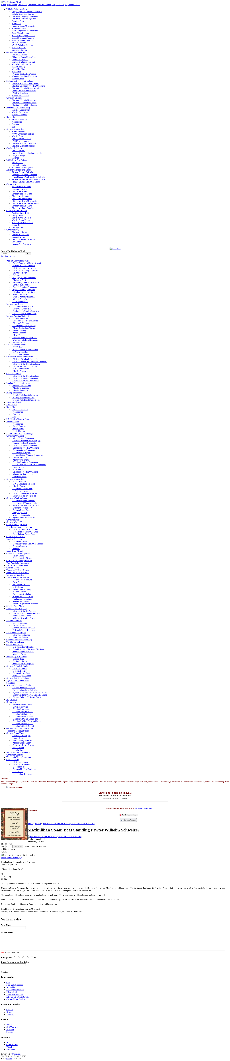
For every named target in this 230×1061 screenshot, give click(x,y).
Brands (9, 1025)
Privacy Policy (12, 992)
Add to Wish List (39, 846)
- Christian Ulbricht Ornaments (25, 378)
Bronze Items (17, 162)
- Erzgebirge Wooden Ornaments (25, 448)
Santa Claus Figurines (21, 33)
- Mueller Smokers (19, 486)
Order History (12, 1044)
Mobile (9, 1059)
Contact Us (22, 4)
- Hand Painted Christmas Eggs (25, 532)
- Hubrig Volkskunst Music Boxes (26, 400)
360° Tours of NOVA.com (143, 808)
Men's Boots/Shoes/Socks (22, 64)
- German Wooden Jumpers (23, 500)
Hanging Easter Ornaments (23, 26)
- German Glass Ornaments (23, 450)
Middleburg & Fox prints (22, 167)
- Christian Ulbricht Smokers (24, 496)
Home (3, 4)
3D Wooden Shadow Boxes (18, 419)
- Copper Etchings (19, 623)
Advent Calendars (19, 119)
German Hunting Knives (16, 524)
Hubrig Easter (17, 227)
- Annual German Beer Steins (24, 313)
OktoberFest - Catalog (15, 999)
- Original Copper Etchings (23, 630)
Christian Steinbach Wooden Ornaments (28, 86)
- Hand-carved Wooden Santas (24, 503)
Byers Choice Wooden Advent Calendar (29, 177)
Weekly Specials (19, 47)
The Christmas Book (15, 642)
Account (10, 1042)
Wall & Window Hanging (22, 45)
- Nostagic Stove (19, 592)
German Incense (18, 150)
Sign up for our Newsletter (17, 680)
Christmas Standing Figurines (24, 19)
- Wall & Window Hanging (23, 297)
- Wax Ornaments (19, 476)
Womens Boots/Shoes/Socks (24, 74)
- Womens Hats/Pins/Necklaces (25, 340)
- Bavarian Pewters (20, 707)
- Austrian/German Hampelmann (25, 505)
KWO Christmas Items (16, 345)
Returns (9, 1012)
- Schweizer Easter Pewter (23, 745)
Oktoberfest (11, 184)
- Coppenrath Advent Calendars (25, 690)
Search (38, 823)
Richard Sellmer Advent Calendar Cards (29, 179)
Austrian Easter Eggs (20, 213)
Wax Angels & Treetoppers (17, 563)
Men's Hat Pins (18, 69)
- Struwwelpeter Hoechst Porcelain (26, 613)
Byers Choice (12, 117)
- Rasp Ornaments (19, 467)
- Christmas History (20, 762)
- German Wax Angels (21, 452)
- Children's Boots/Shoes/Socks (25, 321)
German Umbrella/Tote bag (23, 62)
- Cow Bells (17, 582)
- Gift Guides (17, 771)
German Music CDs (14, 522)
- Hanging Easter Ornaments (24, 277)
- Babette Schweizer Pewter (23, 265)
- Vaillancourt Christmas (22, 599)
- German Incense (19, 541)
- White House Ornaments (23, 438)
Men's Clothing (18, 67)
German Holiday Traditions (23, 239)
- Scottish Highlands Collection (25, 604)
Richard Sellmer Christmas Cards (26, 182)
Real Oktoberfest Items (21, 186)
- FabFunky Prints (19, 661)
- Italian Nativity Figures (22, 558)
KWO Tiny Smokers (20, 141)
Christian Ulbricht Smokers (23, 146)
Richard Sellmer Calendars (23, 172)
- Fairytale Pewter (19, 273)
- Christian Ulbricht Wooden (24, 611)
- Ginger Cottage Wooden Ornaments (27, 455)
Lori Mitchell (11, 405)
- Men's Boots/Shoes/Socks (23, 328)
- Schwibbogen (18, 469)
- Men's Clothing (19, 330)
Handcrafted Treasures (21, 244)
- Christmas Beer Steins (21, 309)
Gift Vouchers (12, 1027)
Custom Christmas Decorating (19, 640)
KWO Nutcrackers (20, 93)
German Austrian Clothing (17, 52)
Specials (9, 1032)
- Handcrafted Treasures (22, 774)
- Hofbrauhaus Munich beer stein (25, 311)
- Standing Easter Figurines (23, 292)
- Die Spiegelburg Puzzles (23, 647)
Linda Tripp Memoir (15, 551)
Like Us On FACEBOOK (17, 997)
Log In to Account (9, 256)
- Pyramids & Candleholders (24, 517)
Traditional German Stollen (17, 731)
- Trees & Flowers (19, 294)
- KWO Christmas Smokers (23, 484)
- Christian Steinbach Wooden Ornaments (29, 361)
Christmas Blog (12, 230)
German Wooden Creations (17, 498)
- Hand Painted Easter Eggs (23, 534)
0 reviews (16, 855)
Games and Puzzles (14, 644)
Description (6, 857)
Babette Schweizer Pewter (23, 14)
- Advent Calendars (20, 409)
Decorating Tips (18, 237)
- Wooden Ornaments (21, 515)
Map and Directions (14, 985)
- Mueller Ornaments (20, 388)
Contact (9, 1010)
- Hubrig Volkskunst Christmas (25, 395)
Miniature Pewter (19, 28)
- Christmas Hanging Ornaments (25, 268)
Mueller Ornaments (20, 112)
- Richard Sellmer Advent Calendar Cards (29, 695)
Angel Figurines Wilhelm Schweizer (27, 11)
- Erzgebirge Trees (19, 512)
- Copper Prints (18, 625)
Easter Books (17, 225)
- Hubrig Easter (18, 750)
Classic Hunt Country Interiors (19, 560)
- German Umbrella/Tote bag (24, 325)
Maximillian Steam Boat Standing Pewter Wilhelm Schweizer (69, 823)
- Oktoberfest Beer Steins (22, 306)
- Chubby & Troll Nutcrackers (24, 366)
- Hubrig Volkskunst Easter (23, 397)
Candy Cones (17, 215)
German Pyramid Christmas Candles (27, 153)
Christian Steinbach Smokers (24, 143)
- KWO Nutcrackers (20, 354)
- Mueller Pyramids (20, 390)
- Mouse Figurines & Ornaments (25, 282)
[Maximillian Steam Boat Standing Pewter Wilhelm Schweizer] (54, 836)
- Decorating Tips (19, 767)
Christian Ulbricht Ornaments (24, 103)
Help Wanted (11, 699)
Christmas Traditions (20, 234)
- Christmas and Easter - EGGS (25, 529)
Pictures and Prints (14, 620)
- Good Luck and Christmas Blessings (28, 649)
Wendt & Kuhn (12, 421)
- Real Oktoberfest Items (22, 704)
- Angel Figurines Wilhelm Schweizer (27, 263)
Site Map (10, 1014)
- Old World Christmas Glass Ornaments (29, 464)
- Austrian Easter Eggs (21, 735)
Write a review (29, 855)
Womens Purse (18, 79)
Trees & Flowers (19, 43)
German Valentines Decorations (19, 728)
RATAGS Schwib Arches (17, 565)
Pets (13, 126)
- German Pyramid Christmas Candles (28, 544)
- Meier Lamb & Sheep (21, 589)
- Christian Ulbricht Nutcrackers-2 (26, 364)
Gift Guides (17, 242)
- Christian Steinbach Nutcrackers (26, 359)
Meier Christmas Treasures (17, 572)
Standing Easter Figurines (22, 40)
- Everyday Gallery (20, 637)
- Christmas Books (19, 668)
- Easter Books (18, 747)
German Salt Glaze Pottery (17, 678)
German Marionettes (15, 575)
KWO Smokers (18, 131)
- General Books (19, 671)
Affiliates (10, 1029)
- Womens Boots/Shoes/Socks (24, 337)
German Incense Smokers (17, 129)
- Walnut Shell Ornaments (22, 474)
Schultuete (10, 683)
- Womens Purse (18, 342)
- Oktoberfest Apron (20, 709)
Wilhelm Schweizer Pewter (17, 9)
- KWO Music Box (20, 352)
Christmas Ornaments (15, 436)
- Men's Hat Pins (19, 333)
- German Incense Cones (22, 488)
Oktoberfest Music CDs (22, 206)
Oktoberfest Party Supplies (23, 208)
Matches (15, 158)
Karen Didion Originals (16, 632)
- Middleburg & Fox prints (23, 664)
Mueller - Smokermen (21, 110)
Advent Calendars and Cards (18, 170)
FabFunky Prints (19, 165)
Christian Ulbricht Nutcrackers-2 (25, 88)
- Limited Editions (19, 457)
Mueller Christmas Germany (18, 107)
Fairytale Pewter (18, 21)
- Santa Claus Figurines (21, 285)
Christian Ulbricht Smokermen (24, 105)
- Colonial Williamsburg (22, 580)
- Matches (16, 548)
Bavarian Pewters (19, 189)
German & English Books (17, 666)
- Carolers (16, 414)
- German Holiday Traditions (24, 769)
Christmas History (19, 232)
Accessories (17, 122)
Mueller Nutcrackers (20, 95)
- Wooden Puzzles (19, 654)
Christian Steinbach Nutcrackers (25, 83)
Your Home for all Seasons (17, 577)
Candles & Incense (14, 148)
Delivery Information (15, 990)
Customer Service (35, 4)
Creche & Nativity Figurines (18, 553)
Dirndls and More (19, 55)
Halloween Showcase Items (18, 752)
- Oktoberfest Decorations (22, 716)
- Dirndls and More (20, 318)
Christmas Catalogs (14, 755)
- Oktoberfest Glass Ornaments (25, 462)
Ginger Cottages (18, 155)
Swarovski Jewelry (14, 402)
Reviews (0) (16, 857)
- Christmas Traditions (21, 764)
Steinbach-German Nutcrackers (19, 81)
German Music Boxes (15, 536)
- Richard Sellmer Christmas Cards (26, 697)
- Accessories (17, 412)
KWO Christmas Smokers (23, 134)
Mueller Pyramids (19, 115)
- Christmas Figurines (21, 635)
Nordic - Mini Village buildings (19, 433)
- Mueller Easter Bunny (21, 743)
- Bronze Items (18, 659)
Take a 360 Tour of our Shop (18, 757)
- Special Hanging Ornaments (24, 287)
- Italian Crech (18, 556)
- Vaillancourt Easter (20, 601)
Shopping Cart (49, 4)
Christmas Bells (13, 520)
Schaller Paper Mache (15, 606)
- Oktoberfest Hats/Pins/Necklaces (26, 721)
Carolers (15, 124)
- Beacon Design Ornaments (24, 443)
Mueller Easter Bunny (21, 220)
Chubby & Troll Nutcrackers (24, 91)
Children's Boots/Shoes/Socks (24, 57)
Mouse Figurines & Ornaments (25, 31)
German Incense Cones (21, 138)
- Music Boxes (18, 429)
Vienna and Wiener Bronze (17, 570)
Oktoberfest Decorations (22, 198)
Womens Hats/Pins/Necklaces (24, 76)
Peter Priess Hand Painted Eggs (19, 527)
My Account (12, 4)
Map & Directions (72, 4)
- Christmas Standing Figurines (25, 270)
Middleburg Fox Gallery (16, 160)
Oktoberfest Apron (19, 191)
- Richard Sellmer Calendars (23, 688)
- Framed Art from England (23, 628)
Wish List (10, 1047)
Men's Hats (16, 71)
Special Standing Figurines (23, 38)
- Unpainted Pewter (20, 301)
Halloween (16, 23)
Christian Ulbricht (13, 98)
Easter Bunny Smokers (21, 218)
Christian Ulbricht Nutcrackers (24, 100)
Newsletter (10, 1049)
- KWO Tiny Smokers (21, 491)
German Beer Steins (14, 304)
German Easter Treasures (16, 210)
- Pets (14, 417)
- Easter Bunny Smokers (22, 740)
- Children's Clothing (20, 323)
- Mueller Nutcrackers (21, 371)
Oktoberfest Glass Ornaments (24, 201)
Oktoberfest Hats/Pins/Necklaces (25, 203)
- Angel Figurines (19, 426)
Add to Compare (8, 849)
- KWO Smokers (19, 347)
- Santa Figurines (19, 431)
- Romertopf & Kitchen (21, 594)
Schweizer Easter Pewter (22, 222)
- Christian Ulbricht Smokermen (25, 381)
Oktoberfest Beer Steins (22, 194)
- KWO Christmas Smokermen (25, 349)
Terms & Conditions (14, 994)
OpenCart (16, 1054)
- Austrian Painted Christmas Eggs (26, 441)
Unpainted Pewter (19, 50)
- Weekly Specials (19, 299)
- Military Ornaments (20, 460)
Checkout (60, 4)
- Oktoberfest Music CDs (22, 723)
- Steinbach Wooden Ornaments (25, 472)
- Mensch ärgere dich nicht (23, 652)
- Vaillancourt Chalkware (22, 596)
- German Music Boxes (21, 510)
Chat (8, 982)
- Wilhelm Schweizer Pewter (24, 618)
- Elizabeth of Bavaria (21, 584)
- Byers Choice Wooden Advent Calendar (29, 692)
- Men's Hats (17, 335)
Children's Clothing (20, 59)
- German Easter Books (21, 673)
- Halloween (17, 275)
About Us (10, 987)
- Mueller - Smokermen (21, 385)
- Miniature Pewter (19, 280)
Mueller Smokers (19, 136)
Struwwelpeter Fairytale (16, 608)
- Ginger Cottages (19, 546)
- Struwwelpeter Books (21, 616)
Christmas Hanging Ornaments (25, 16)
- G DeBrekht (17, 587)
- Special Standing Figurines (23, 289)
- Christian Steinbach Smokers (24, 493)
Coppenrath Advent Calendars (24, 174)
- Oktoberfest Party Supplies (23, 726)
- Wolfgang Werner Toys (22, 508)
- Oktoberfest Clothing (21, 714)
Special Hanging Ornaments (23, 35)
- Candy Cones (18, 738)
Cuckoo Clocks (12, 568)
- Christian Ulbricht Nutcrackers (25, 376)
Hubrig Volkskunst (14, 393)
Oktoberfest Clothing (20, 196)
